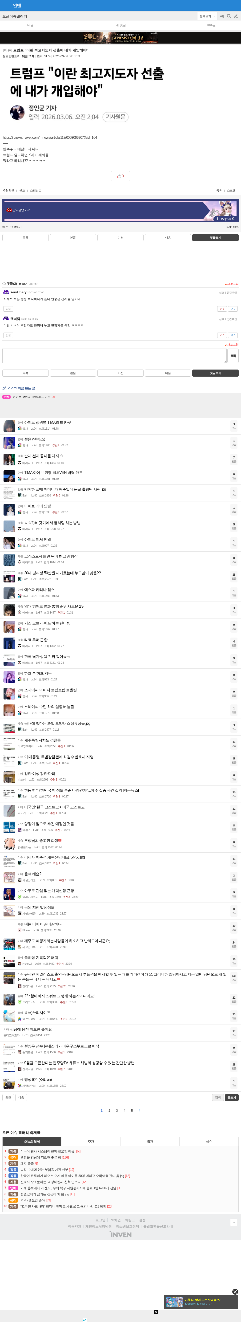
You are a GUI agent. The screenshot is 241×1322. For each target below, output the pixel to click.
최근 (8, 1097)
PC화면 (115, 1220)
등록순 (23, 283)
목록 (25, 237)
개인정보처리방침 (98, 1226)
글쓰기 (236, 16)
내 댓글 (121, 25)
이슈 (209, 1141)
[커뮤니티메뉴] (5, 5)
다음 (168, 237)
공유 (219, 190)
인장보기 (16, 226)
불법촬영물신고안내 (158, 1226)
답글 (8, 308)
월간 (150, 1141)
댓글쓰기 (215, 237)
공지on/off (222, 18)
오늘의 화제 (32, 1141)
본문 (73, 237)
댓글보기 (215, 373)
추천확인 (8, 190)
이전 (120, 237)
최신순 (33, 283)
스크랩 (231, 190)
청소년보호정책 (127, 1226)
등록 (233, 356)
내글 (30, 25)
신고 (22, 190)
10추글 (211, 25)
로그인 (100, 1220)
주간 (91, 1141)
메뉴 (5, 226)
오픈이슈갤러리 (14, 16)
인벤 (17, 5)
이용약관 (74, 1226)
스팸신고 (35, 190)
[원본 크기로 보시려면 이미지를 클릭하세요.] (90, 96)
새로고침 (233, 283)
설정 (142, 1220)
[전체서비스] (235, 5)
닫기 (235, 1292)
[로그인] (227, 5)
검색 (229, 18)
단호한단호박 (11, 56)
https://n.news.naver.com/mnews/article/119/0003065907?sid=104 (50, 137)
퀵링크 (130, 1220)
